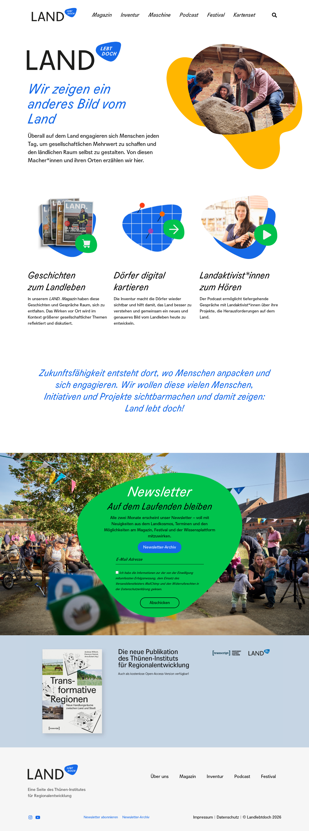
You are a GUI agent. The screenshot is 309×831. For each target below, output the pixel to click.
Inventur (130, 15)
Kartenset (244, 15)
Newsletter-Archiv (136, 817)
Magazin (102, 15)
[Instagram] (30, 817)
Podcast (189, 15)
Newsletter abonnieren (101, 817)
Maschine (159, 15)
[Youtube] (37, 817)
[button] (274, 15)
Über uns (160, 776)
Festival (215, 15)
